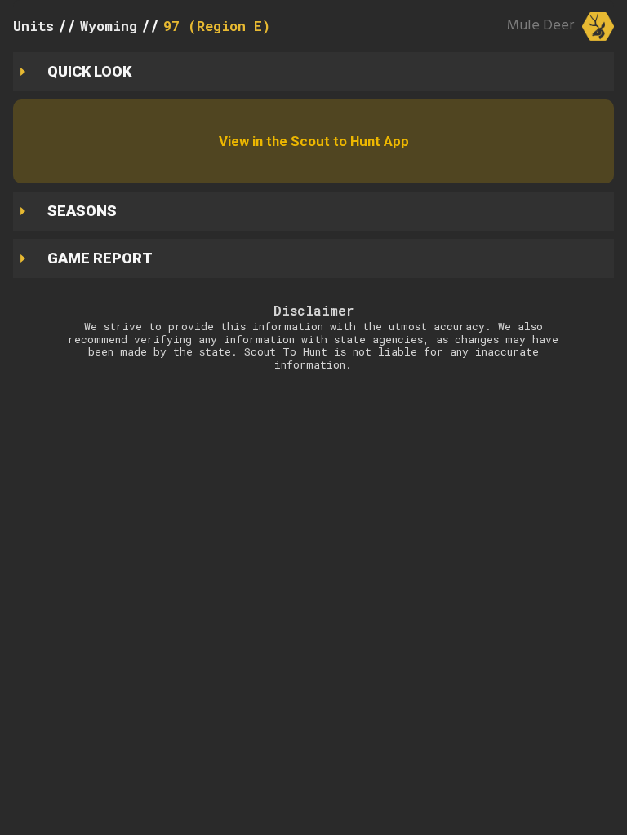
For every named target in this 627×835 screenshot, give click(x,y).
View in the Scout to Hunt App (314, 141)
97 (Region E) (216, 25)
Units (33, 25)
